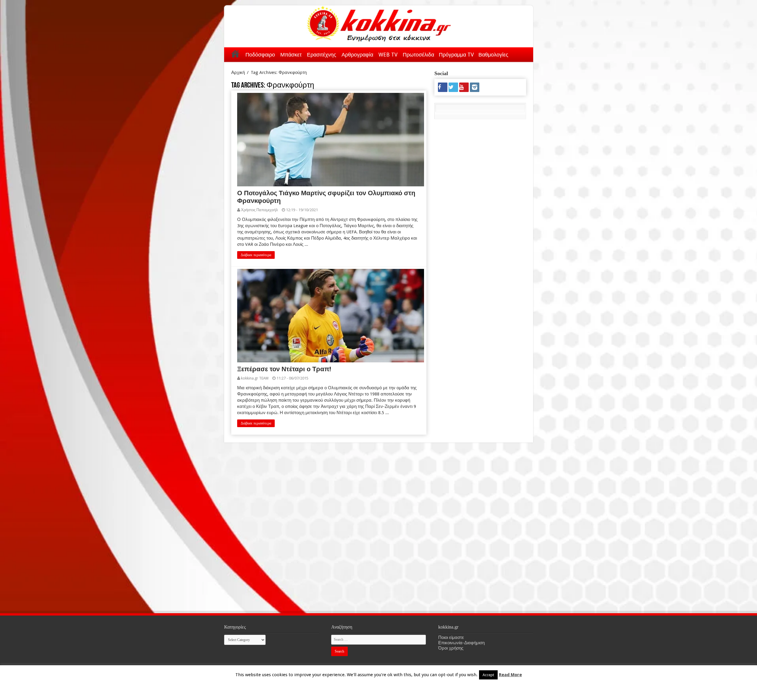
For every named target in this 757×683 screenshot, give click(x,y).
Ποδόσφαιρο (260, 54)
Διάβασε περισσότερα (256, 255)
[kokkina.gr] (379, 22)
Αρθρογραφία (357, 54)
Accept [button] (488, 675)
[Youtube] (464, 87)
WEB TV (387, 54)
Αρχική (235, 53)
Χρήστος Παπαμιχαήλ (259, 210)
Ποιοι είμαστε (451, 637)
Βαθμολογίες (493, 54)
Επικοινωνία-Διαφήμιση (461, 642)
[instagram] (474, 87)
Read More (510, 674)
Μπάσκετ (291, 54)
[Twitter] (453, 87)
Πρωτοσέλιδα (418, 54)
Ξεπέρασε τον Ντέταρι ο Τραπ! (284, 369)
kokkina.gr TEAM (254, 378)
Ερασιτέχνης (321, 54)
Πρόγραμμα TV (456, 54)
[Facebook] (442, 87)
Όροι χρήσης (450, 648)
